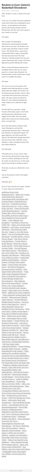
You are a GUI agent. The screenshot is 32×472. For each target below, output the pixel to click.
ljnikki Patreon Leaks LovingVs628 (19, 293)
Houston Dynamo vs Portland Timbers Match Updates (14, 262)
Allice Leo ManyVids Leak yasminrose (14, 276)
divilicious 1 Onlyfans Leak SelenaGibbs (14, 435)
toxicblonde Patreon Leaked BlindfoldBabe (15, 356)
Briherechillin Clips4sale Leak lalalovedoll (15, 339)
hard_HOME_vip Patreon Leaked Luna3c (15, 216)
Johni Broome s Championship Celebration (15, 342)
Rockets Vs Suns (6, 11)
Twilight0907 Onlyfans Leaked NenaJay (15, 365)
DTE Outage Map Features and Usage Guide (16, 363)
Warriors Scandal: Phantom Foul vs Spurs (15, 358)
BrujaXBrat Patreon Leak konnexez (13, 309)
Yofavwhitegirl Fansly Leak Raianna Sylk (15, 199)
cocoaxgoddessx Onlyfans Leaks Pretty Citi (15, 391)
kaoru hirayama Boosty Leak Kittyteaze (14, 360)
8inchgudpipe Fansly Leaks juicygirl (14, 452)
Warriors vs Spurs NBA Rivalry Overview (15, 367)
